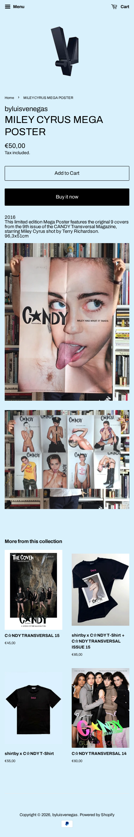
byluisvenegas (65, 815)
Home (9, 98)
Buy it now (67, 196)
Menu (18, 6)
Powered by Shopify (97, 815)
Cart (124, 6)
